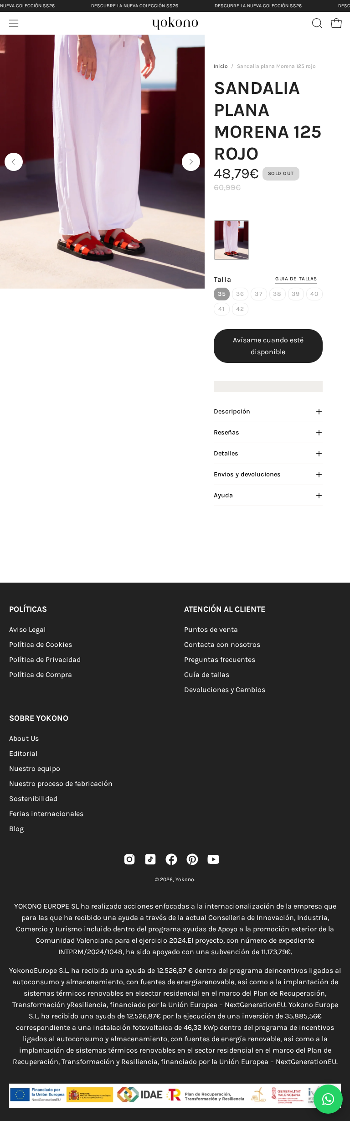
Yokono (184, 879)
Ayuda (223, 495)
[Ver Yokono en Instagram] (129, 859)
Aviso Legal (27, 629)
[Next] (191, 162)
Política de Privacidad (45, 659)
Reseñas (226, 432)
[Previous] (14, 162)
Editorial (23, 753)
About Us (24, 738)
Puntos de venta (211, 629)
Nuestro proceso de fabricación (61, 783)
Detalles (226, 453)
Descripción (232, 411)
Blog (16, 828)
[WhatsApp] (328, 1099)
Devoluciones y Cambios (224, 689)
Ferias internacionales (46, 813)
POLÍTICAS (28, 609)
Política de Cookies (40, 644)
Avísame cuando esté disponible (268, 346)
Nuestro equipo (34, 768)
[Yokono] (184, 26)
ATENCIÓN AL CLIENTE (224, 609)
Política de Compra (40, 674)
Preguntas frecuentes (219, 659)
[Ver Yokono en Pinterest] (192, 859)
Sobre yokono (38, 718)
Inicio (221, 66)
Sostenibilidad (33, 798)
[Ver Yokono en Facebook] (171, 859)
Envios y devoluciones (247, 474)
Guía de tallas (206, 674)
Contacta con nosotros (222, 644)
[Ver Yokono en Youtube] (213, 859)
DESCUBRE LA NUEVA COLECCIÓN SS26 (134, 6)
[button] (316, 23)
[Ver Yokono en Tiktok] (150, 859)
